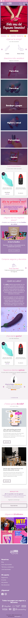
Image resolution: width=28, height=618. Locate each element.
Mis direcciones (5, 585)
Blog (2, 562)
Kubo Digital (17, 616)
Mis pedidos (4, 582)
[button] (2, 4)
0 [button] (26, 4)
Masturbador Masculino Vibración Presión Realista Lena (7, 189)
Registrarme (4, 577)
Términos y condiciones (7, 567)
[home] (11, 3)
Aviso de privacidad (6, 564)
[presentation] (2, 49)
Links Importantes (6, 569)
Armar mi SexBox (14, 250)
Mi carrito (3, 580)
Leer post (7, 442)
